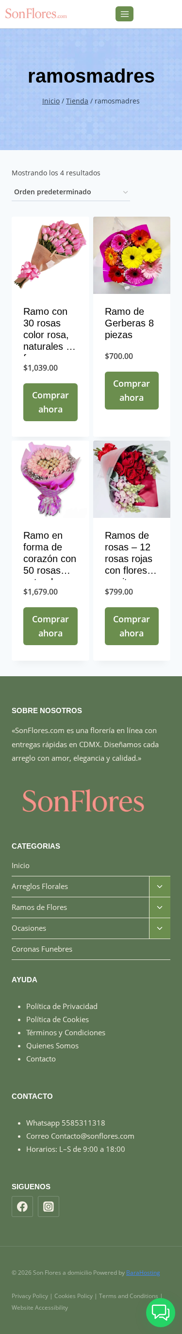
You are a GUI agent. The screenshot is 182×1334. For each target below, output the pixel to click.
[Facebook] (22, 1206)
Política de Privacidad (62, 1006)
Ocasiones (29, 928)
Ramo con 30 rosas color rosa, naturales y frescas (47, 334)
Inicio (21, 865)
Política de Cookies (57, 1019)
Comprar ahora (50, 402)
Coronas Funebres (42, 949)
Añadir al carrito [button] (50, 427)
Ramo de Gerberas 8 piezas (129, 323)
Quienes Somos (52, 1045)
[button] (160, 1312)
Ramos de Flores (39, 907)
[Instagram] (48, 1206)
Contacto (41, 1058)
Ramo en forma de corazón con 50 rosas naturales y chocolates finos (49, 570)
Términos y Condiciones (65, 1032)
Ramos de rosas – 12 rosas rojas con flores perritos (128, 558)
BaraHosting (143, 1272)
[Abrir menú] (124, 13)
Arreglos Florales (40, 886)
